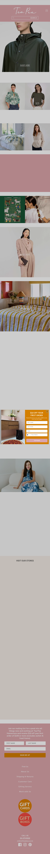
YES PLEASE (37, 440)
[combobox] (28, 434)
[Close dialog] (47, 411)
